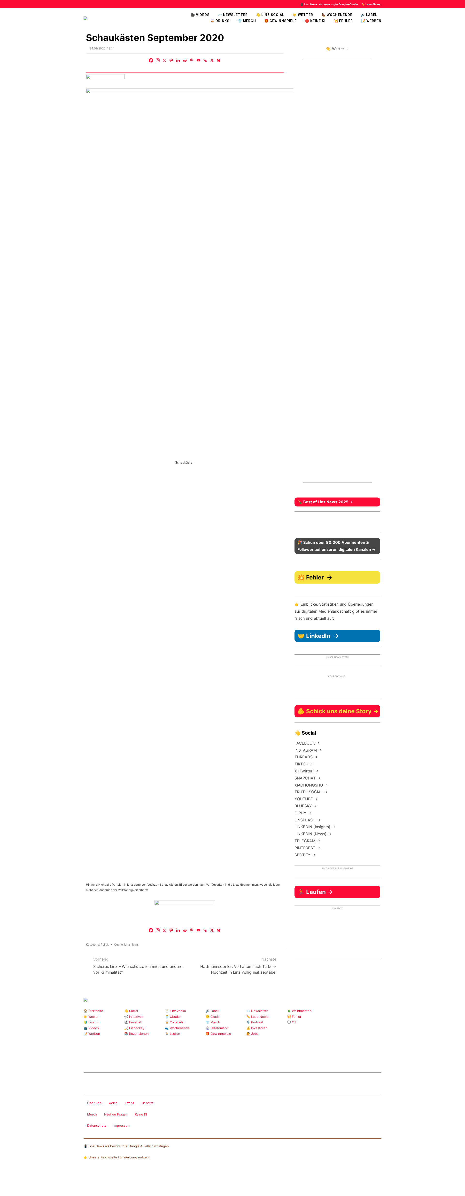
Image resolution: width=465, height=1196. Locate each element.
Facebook (94, 1060)
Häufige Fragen (116, 1114)
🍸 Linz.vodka (175, 1011)
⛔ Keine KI (315, 21)
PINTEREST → (307, 847)
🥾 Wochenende (336, 15)
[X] (212, 60)
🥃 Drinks (219, 21)
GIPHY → (302, 813)
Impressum (122, 1125)
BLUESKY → (305, 805)
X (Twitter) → (306, 771)
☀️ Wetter (303, 15)
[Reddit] (185, 60)
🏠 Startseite (93, 1011)
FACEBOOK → (307, 743)
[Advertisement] (337, 275)
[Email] (198, 60)
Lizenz (129, 1103)
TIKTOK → (303, 764)
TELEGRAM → (307, 840)
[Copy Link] (205, 60)
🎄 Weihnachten (299, 1011)
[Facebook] (151, 60)
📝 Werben (92, 1033)
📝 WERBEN (371, 21)
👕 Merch (247, 21)
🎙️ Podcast (254, 1022)
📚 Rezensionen (136, 1033)
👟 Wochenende (177, 1028)
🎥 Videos (200, 15)
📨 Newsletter (233, 15)
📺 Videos (91, 1028)
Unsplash (156, 1060)
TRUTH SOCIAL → (311, 791)
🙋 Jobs (252, 1033)
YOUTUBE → (306, 798)
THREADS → (306, 757)
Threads (102, 1060)
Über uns (94, 1103)
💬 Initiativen (134, 1017)
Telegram (149, 1060)
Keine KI (141, 1114)
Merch (92, 1114)
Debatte (148, 1103)
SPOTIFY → (304, 854)
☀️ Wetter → (337, 48)
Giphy (141, 1060)
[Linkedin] (178, 60)
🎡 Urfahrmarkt (217, 1028)
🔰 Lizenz (91, 1022)
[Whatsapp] (164, 60)
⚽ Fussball (132, 1022)
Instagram (87, 1060)
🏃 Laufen (172, 1033)
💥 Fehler (343, 21)
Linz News (131, 944)
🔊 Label (369, 15)
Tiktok (118, 1060)
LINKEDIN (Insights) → (314, 826)
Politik (105, 944)
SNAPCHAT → (307, 778)
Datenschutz (96, 1125)
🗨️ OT (291, 1022)
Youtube (110, 1060)
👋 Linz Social (270, 15)
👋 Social (131, 1011)
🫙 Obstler (173, 1017)
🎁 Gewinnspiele (280, 21)
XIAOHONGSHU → (311, 785)
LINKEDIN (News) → (312, 833)
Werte (112, 1103)
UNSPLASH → (307, 820)
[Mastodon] (171, 60)
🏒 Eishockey (134, 1028)
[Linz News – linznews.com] (85, 17)
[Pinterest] (191, 60)
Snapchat (133, 1060)
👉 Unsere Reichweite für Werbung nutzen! (117, 1157)
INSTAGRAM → (308, 750)
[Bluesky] (219, 60)
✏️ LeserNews (370, 4)
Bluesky (164, 1060)
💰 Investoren (256, 1028)
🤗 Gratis (212, 1017)
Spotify (172, 1060)
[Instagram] (158, 60)
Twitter (125, 1060)
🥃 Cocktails (174, 1022)
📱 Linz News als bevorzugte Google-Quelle (329, 4)
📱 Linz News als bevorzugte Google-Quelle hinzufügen (126, 1146)
